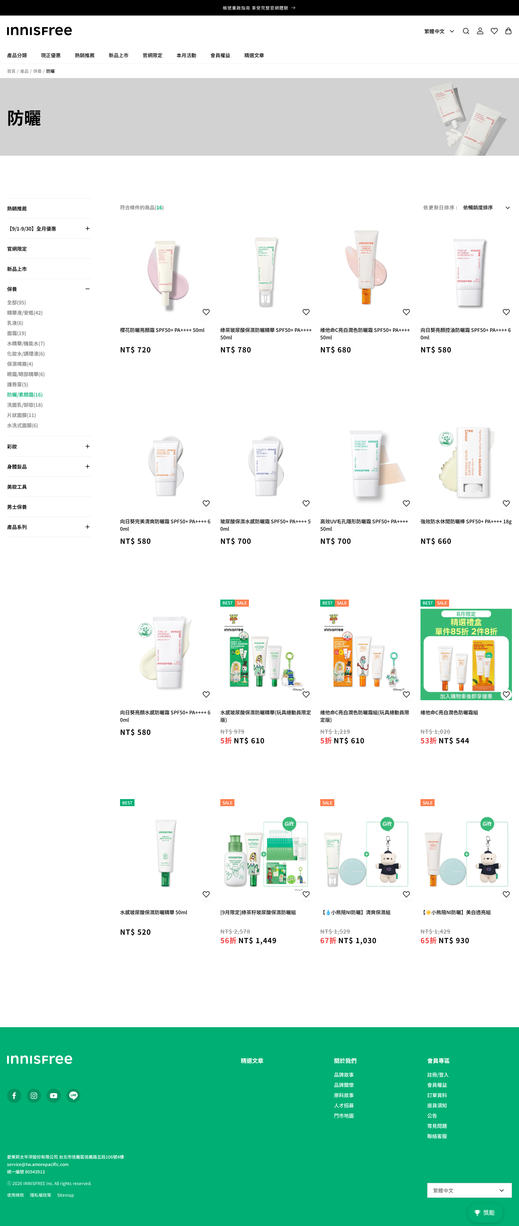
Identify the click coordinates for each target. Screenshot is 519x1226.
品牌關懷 (344, 1084)
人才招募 (344, 1105)
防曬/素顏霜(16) (25, 394)
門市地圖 (344, 1115)
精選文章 (252, 1060)
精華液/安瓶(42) (25, 312)
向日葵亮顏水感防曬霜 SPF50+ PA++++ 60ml (165, 716)
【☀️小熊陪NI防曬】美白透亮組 (455, 912)
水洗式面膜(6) (22, 425)
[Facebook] (14, 1096)
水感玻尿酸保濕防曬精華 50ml (153, 912)
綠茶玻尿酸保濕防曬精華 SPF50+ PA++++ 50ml (266, 333)
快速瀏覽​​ (166, 371)
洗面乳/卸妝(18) (25, 404)
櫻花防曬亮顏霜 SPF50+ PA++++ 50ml (162, 329)
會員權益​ (437, 1084)
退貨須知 (437, 1105)
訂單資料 (437, 1095)
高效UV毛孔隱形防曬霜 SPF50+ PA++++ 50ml (364, 525)
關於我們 (345, 1060)
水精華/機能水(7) (26, 343)
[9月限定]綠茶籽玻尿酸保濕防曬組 (258, 912)
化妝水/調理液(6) (26, 353)
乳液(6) (15, 322)
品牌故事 (344, 1074)
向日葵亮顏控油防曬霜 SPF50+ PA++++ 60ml (465, 333)
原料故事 (344, 1095)
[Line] (73, 1096)
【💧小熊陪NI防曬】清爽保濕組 (355, 912)
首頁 (11, 71)
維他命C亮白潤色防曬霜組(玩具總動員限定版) (364, 716)
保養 (37, 71)
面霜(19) (16, 333)
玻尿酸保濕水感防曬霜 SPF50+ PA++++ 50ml (265, 525)
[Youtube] (54, 1096)
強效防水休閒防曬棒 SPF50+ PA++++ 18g (466, 521)
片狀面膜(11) (21, 414)
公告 (432, 1115)
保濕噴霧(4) (20, 363)
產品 (24, 71)
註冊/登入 (438, 1074)
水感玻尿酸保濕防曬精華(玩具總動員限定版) (265, 716)
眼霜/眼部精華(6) (26, 373)
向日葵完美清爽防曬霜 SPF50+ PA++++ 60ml (165, 525)
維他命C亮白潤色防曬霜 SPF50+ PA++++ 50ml (365, 333)
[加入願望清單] (206, 312)
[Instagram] (34, 1096)
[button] (466, 31)
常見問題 (437, 1125)
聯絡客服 (437, 1135)
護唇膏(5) (17, 384)
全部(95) (16, 302)
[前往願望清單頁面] (494, 31)
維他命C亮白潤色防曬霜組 (449, 712)
